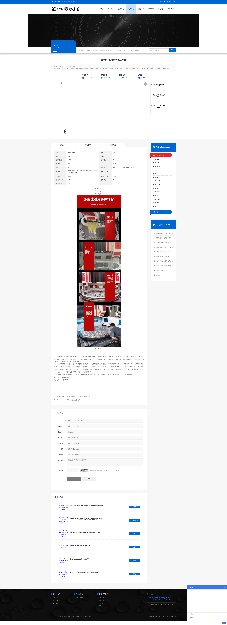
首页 (101, 9)
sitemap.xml (172, 616)
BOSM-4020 (156, 177)
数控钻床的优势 (159, 270)
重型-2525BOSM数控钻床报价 (79, 559)
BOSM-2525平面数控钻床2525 (80, 545)
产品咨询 (88, 145)
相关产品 (113, 145)
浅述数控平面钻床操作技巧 (162, 256)
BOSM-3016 (156, 188)
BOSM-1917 (156, 170)
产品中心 (131, 9)
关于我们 (111, 9)
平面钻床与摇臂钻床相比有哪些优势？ (163, 265)
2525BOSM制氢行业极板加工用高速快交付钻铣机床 (86, 505)
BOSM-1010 (156, 181)
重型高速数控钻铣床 (99, 50)
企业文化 (55, 600)
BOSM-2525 (111, 50)
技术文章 (151, 9)
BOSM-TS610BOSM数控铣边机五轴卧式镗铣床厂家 (74, 396)
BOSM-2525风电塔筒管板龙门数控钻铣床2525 (85, 532)
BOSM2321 (156, 162)
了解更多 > (134, 507)
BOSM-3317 (156, 166)
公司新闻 (101, 598)
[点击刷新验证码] (84, 470)
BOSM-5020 (156, 173)
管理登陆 (151, 616)
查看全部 (155, 212)
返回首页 (160, 1)
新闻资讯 (141, 9)
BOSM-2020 (156, 199)
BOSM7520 (156, 159)
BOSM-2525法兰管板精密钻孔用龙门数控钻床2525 (86, 519)
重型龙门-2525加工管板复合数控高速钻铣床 (84, 572)
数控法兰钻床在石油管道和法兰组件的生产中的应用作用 (163, 251)
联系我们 (172, 1)
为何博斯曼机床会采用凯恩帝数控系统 (163, 261)
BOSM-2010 (156, 195)
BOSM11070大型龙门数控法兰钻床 (69, 400)
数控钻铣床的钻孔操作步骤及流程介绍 (163, 242)
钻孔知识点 (157, 275)
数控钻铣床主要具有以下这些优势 (163, 233)
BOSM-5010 (156, 192)
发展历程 (55, 603)
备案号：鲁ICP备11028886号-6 (85, 616)
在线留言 (166, 1)
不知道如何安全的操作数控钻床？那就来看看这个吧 (163, 238)
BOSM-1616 (156, 184)
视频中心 (121, 9)
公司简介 (55, 598)
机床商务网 (164, 616)
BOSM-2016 (156, 203)
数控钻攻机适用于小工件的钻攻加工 (163, 247)
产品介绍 (63, 145)
